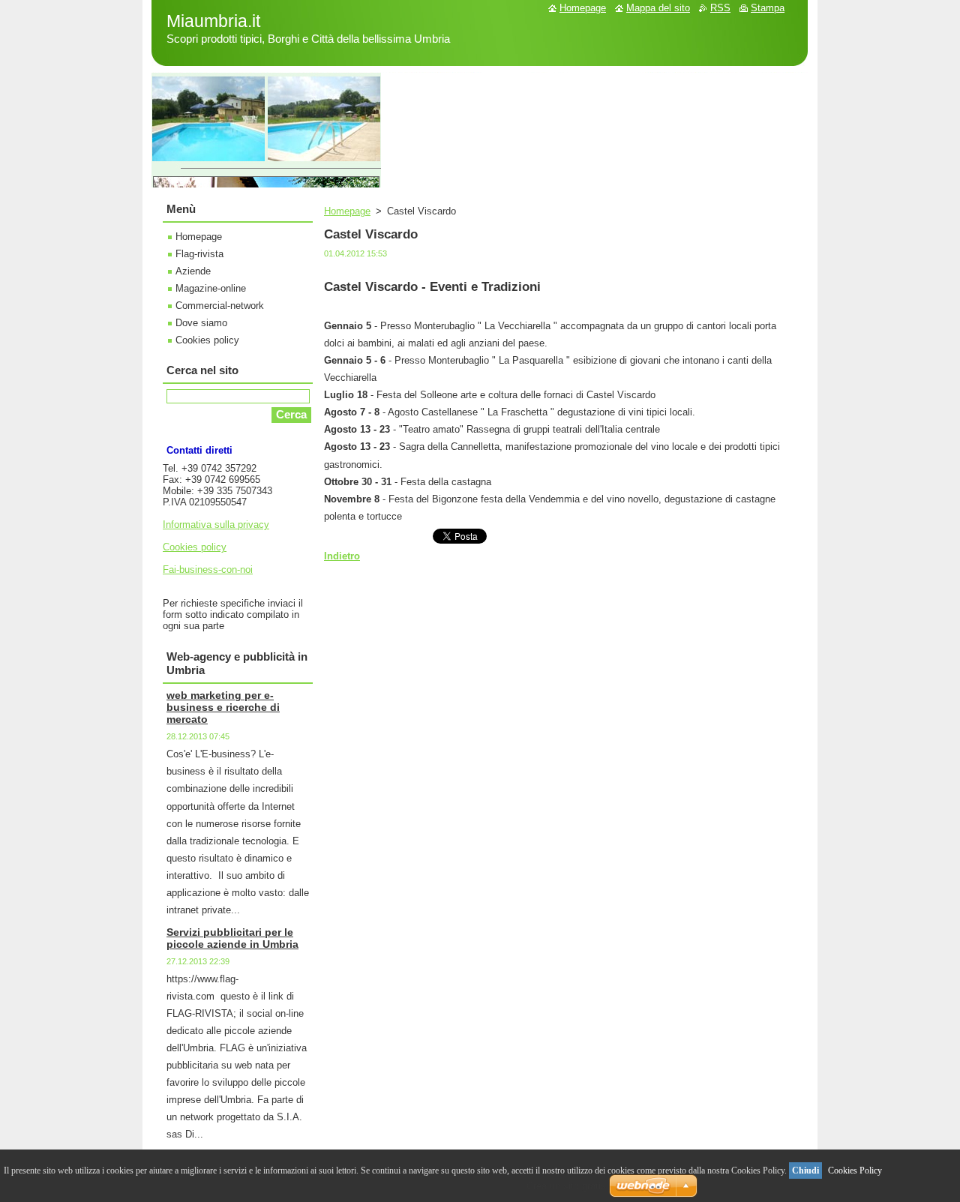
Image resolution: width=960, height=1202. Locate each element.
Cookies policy (207, 340)
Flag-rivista (200, 253)
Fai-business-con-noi (208, 569)
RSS (720, 7)
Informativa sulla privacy (216, 524)
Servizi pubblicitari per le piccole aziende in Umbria (232, 938)
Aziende (193, 271)
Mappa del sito (658, 7)
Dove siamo (201, 322)
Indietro (342, 556)
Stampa (767, 7)
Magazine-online (211, 288)
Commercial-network (220, 305)
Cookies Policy (855, 1170)
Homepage (347, 211)
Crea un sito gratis (566, 1186)
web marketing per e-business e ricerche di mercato (223, 707)
